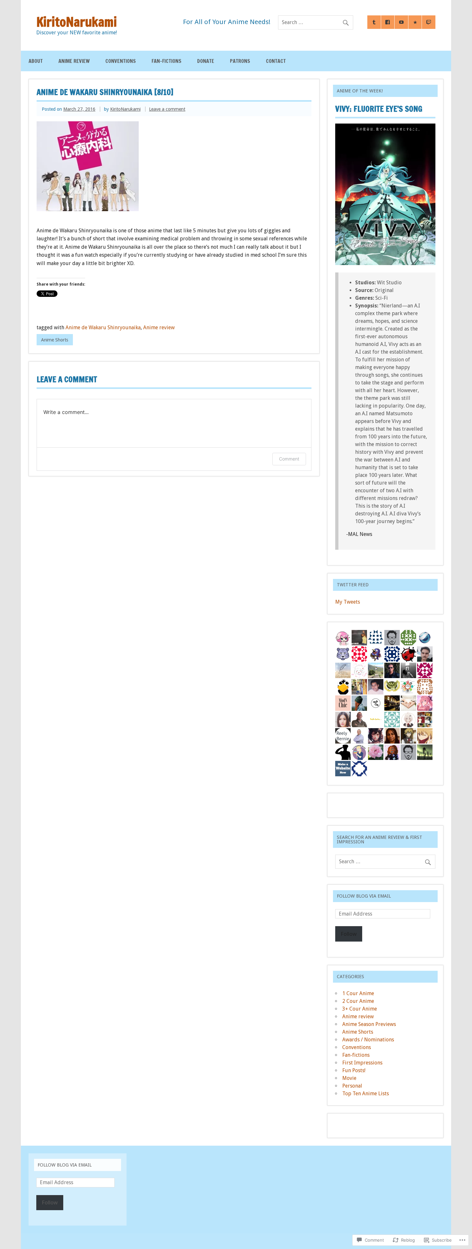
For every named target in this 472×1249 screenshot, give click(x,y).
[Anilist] (415, 22)
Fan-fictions (166, 61)
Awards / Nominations (368, 1040)
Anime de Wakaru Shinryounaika (103, 327)
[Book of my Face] (388, 22)
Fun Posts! (353, 1070)
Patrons (240, 61)
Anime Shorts (54, 339)
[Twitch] (428, 22)
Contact (276, 61)
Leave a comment (167, 109)
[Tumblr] (374, 22)
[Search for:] (315, 22)
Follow (349, 934)
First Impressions (362, 1063)
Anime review (74, 61)
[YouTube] (401, 22)
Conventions (120, 61)
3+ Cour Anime (359, 1009)
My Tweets (347, 602)
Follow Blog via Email (364, 896)
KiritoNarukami (125, 109)
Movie (349, 1078)
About (36, 61)
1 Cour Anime (358, 993)
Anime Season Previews (369, 1024)
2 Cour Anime (358, 1001)
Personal (352, 1086)
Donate (205, 61)
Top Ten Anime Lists (365, 1093)
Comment (289, 458)
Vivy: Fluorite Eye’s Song (378, 108)
